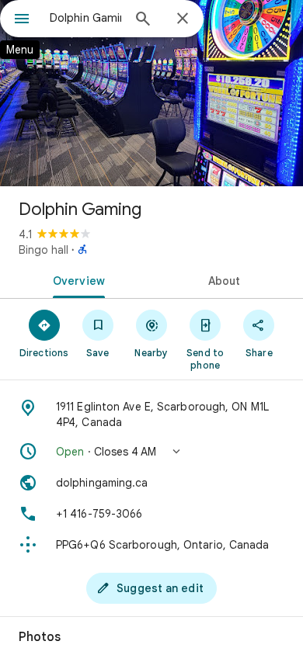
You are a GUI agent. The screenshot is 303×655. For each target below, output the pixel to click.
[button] (151, 451)
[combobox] (85, 18)
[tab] (75, 279)
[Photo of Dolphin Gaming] (151, 93)
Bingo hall (43, 250)
